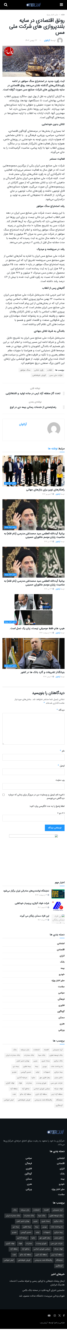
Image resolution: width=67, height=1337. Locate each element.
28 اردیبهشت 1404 (46, 633)
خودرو (62, 974)
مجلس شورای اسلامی (42, 1088)
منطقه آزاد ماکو (25, 1094)
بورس (44, 1066)
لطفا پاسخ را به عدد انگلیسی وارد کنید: (47, 806)
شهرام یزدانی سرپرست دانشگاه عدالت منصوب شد (42, 1296)
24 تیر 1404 (48, 541)
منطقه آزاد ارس (56, 1094)
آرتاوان (47, 40)
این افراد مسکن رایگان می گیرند (34, 916)
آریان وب (43, 1322)
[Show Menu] (61, 5)
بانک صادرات (29, 1055)
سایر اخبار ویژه (52, 14)
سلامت (61, 986)
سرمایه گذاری (22, 1077)
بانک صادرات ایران (13, 1055)
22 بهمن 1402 (31, 40)
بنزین (35, 1061)
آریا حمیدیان (57, 1049)
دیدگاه (60, 710)
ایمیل (61, 765)
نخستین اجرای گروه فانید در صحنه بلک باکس (43, 1290)
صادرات (29, 1083)
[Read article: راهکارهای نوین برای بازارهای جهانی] (33, 470)
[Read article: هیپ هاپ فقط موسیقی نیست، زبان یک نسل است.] (33, 609)
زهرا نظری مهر (45, 1077)
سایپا (33, 1077)
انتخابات (37, 1049)
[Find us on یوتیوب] (49, 1316)
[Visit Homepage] (33, 5)
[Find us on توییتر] (59, 1316)
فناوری (62, 1005)
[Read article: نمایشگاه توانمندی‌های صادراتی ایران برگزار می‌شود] (58, 894)
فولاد (20, 1083)
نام (62, 751)
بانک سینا (41, 1055)
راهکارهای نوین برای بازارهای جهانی (45, 490)
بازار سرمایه (25, 1049)
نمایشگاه (59, 1100)
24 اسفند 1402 (42, 907)
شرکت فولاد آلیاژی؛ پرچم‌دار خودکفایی (32, 903)
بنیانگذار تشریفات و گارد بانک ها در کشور (43, 672)
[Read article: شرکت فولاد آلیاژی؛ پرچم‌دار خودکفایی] (58, 906)
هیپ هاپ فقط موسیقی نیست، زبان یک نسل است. (37, 628)
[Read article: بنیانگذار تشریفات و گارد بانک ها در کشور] (33, 653)
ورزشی (61, 1030)
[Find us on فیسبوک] (64, 1316)
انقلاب (49, 370)
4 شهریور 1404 (47, 494)
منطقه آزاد (14, 1088)
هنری (62, 1023)
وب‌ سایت (60, 780)
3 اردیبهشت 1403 (41, 895)
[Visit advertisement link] (33, 854)
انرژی (62, 955)
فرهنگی (61, 999)
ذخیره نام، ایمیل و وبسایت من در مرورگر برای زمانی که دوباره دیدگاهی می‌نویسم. (36, 796)
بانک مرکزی (58, 1061)
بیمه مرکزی (58, 1072)
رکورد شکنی (38, 370)
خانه (62, 14)
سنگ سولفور (25, 370)
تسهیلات (47, 1072)
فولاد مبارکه (58, 1088)
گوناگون (61, 1011)
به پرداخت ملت (56, 1066)
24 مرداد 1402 (42, 920)
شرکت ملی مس (55, 375)
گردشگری (59, 1105)
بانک (62, 962)
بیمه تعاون (27, 1066)
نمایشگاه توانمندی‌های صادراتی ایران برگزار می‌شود (26, 891)
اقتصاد (46, 1049)
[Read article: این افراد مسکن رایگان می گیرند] (58, 919)
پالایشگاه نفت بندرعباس (43, 1100)
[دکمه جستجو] (5, 5)
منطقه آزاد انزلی (41, 1094)
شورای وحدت (41, 1083)
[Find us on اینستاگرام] (55, 1316)
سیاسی (61, 993)
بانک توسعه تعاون (55, 1055)
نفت (14, 1094)
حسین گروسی (26, 1072)
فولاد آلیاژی (10, 1083)
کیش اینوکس (9, 1100)
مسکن (62, 1017)
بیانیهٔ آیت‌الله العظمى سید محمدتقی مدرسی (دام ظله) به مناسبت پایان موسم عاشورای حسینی (34, 535)
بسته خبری (46, 1061)
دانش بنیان (58, 1077)
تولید (37, 1072)
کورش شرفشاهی (39, 375)
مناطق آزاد (25, 1088)
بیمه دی (16, 1066)
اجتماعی (61, 943)
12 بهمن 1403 (47, 677)
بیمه (63, 968)
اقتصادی (61, 949)
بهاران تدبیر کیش (23, 1061)
